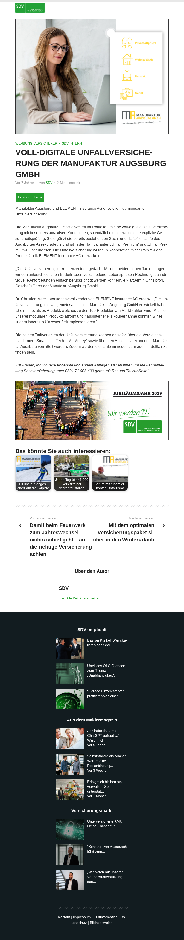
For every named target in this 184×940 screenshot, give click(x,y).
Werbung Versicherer (36, 143)
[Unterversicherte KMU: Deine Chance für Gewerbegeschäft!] (70, 829)
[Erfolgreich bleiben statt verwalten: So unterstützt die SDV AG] (70, 789)
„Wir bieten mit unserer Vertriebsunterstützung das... (105, 877)
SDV (49, 183)
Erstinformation (105, 917)
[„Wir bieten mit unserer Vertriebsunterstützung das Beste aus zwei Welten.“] (70, 880)
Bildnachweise (101, 923)
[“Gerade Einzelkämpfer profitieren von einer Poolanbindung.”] (70, 699)
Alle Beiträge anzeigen (83, 598)
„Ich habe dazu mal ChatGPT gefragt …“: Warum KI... (104, 735)
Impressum (82, 917)
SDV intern (72, 143)
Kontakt (64, 917)
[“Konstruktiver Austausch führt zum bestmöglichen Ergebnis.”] (70, 854)
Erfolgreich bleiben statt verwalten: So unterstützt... (105, 786)
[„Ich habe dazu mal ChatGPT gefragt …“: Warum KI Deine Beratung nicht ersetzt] (70, 738)
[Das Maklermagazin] (92, 8)
